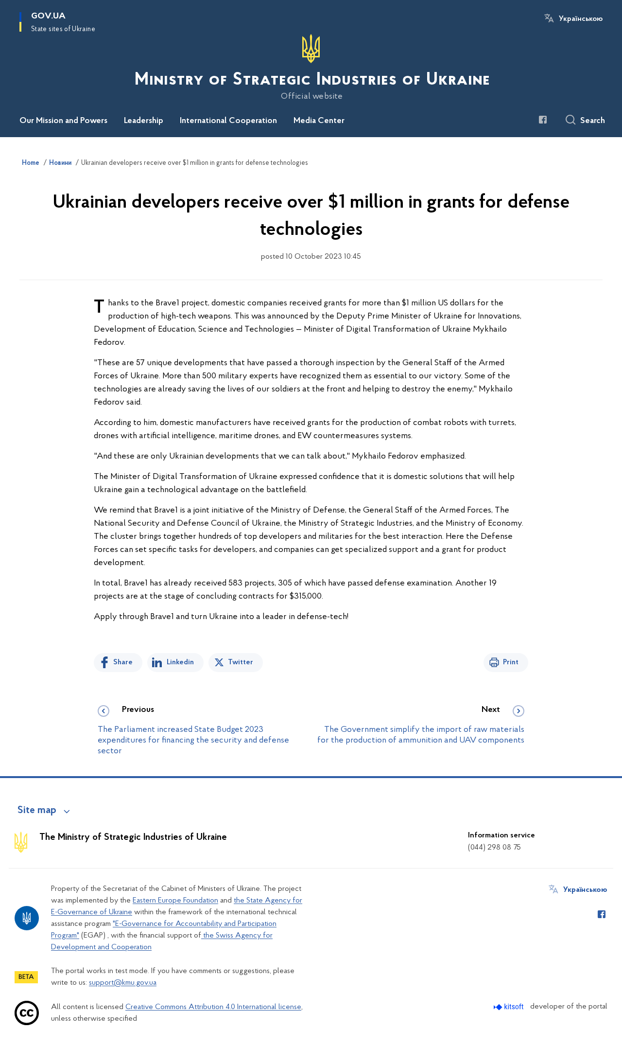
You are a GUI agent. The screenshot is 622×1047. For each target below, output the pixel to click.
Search (592, 121)
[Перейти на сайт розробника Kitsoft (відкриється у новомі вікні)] (509, 1007)
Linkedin (180, 662)
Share (123, 662)
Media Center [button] (319, 121)
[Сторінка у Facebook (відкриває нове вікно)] (543, 119)
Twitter (240, 662)
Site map (36, 810)
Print (510, 662)
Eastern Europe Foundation (175, 901)
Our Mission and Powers (63, 121)
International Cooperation (228, 121)
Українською (581, 19)
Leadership (143, 121)
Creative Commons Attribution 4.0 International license (213, 1007)
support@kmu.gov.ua (122, 983)
